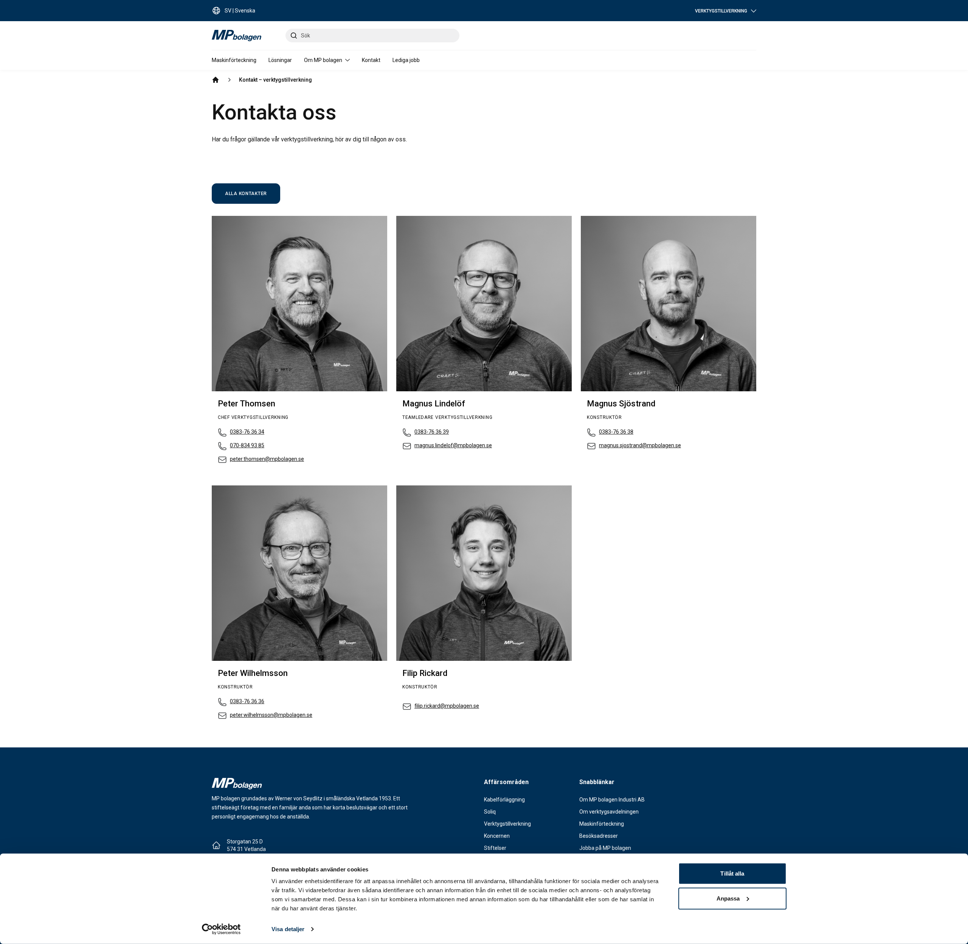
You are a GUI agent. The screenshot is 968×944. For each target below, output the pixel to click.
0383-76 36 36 (247, 701)
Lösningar (280, 60)
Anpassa (728, 898)
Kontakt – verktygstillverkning (275, 80)
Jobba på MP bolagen (605, 848)
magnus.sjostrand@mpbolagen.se (640, 445)
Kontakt (371, 60)
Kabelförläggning (504, 800)
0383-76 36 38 (616, 432)
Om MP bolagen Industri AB (612, 800)
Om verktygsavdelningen (609, 812)
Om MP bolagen (323, 60)
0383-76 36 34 (247, 432)
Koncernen (497, 836)
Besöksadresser (598, 836)
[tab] (246, 193)
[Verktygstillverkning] (215, 80)
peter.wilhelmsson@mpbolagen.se (271, 715)
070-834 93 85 (247, 445)
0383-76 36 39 (431, 432)
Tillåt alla (732, 873)
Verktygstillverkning (507, 824)
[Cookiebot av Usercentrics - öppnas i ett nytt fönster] (221, 929)
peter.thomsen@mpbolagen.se (267, 459)
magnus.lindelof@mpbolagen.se (453, 445)
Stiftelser (495, 848)
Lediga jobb (406, 60)
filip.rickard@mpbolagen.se (446, 706)
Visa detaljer (287, 929)
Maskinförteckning (234, 60)
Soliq (490, 812)
